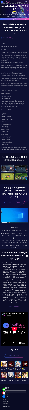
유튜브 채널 (6, 401)
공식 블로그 (6, 394)
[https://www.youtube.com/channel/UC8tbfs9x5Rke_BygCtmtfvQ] (3, 392)
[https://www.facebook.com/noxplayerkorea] (3, 396)
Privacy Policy (7, 406)
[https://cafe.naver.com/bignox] (3, 389)
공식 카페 (5, 396)
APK (22, 37)
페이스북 (5, 399)
